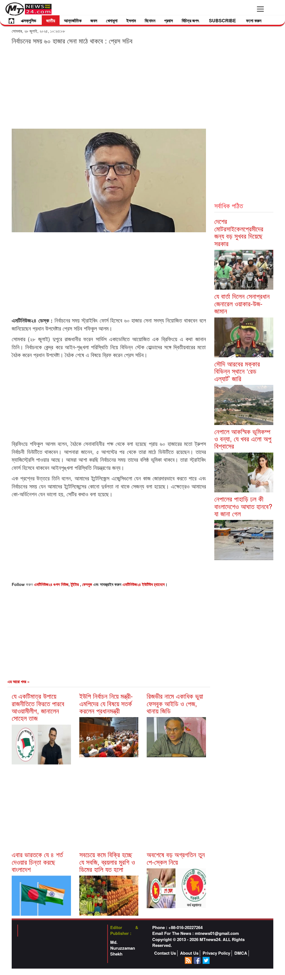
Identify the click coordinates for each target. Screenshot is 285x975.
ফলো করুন (253, 20)
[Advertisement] (109, 86)
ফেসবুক (87, 584)
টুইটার (75, 584)
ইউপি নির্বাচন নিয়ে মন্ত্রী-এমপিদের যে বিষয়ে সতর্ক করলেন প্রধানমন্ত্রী (106, 703)
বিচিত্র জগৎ (190, 20)
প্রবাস (168, 20)
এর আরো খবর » (19, 681)
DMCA (240, 953)
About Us (189, 953)
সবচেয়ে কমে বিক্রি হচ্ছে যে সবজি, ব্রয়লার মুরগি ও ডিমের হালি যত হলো (107, 861)
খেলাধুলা (111, 20)
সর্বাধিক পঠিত (228, 205)
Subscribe (222, 20)
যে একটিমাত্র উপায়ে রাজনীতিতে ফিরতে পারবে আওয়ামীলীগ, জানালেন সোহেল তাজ (38, 707)
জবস (93, 20)
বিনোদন (150, 20)
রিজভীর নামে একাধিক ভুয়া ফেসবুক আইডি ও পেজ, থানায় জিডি (175, 703)
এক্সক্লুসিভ (28, 20)
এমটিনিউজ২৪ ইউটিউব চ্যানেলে (143, 584)
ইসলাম (131, 20)
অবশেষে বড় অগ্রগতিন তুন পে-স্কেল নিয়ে (176, 857)
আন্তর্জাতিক (73, 20)
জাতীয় (50, 20)
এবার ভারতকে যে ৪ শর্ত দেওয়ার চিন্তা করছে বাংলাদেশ (37, 861)
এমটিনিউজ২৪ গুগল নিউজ (51, 584)
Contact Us (165, 953)
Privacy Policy (216, 953)
